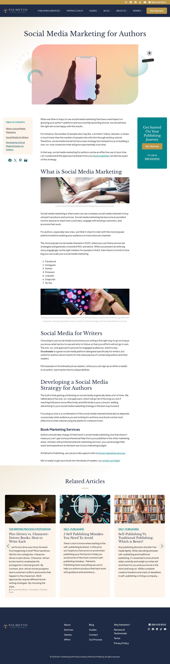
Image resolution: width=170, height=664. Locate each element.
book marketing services (112, 453)
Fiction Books (33, 590)
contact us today (110, 460)
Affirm (67, 639)
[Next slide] (161, 546)
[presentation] (30, 509)
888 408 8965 (152, 158)
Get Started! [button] (157, 10)
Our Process (95, 639)
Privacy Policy (121, 643)
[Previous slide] (8, 546)
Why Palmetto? (122, 624)
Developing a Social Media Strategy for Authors (15, 146)
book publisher (101, 155)
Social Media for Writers (17, 137)
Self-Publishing (74, 529)
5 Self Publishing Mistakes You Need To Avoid (83, 536)
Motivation (43, 529)
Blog (91, 624)
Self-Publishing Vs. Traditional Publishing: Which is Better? (135, 537)
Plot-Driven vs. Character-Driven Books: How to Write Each (29, 537)
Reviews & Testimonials (120, 631)
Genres (68, 634)
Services (68, 629)
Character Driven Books (19, 590)
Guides (93, 629)
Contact (93, 634)
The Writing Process (22, 529)
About (67, 624)
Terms (117, 638)
